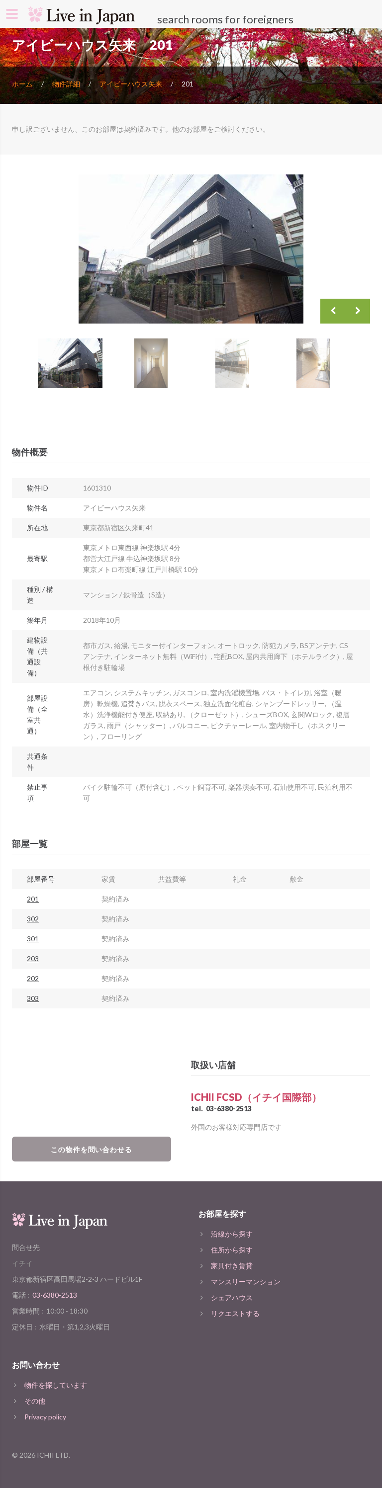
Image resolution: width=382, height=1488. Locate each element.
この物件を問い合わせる (92, 1149)
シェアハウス (232, 1297)
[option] (191, 249)
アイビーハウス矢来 (130, 84)
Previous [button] (332, 311)
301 (33, 938)
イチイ (22, 1263)
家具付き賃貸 (232, 1265)
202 (33, 978)
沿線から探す (232, 1234)
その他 (34, 1401)
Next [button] (357, 311)
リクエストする (235, 1313)
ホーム (22, 84)
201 (33, 899)
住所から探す (232, 1249)
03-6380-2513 (229, 1108)
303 (33, 998)
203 (33, 958)
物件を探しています (55, 1385)
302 (33, 918)
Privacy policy (45, 1416)
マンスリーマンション (246, 1281)
